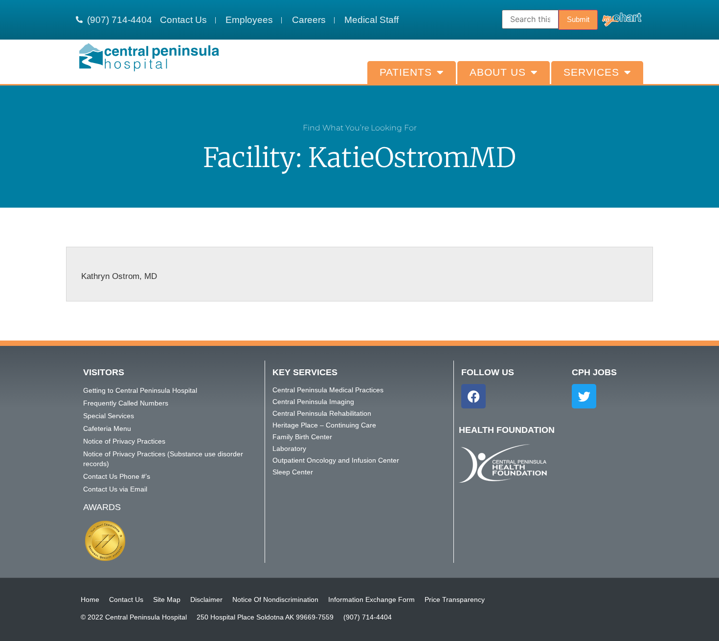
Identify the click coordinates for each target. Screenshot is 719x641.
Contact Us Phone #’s (116, 476)
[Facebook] (473, 396)
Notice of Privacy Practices (124, 441)
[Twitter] (584, 396)
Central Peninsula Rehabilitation (321, 413)
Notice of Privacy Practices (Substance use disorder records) (163, 459)
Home (90, 599)
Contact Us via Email (115, 489)
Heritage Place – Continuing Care (324, 425)
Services (591, 72)
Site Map (166, 599)
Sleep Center (292, 472)
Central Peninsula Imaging (313, 402)
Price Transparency (455, 599)
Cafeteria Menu (107, 428)
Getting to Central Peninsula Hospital (140, 390)
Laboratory (289, 448)
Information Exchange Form (371, 599)
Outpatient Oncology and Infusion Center (335, 460)
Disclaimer (206, 599)
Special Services (108, 416)
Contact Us (126, 599)
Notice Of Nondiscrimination (275, 599)
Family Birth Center (302, 437)
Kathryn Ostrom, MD (119, 276)
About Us (498, 72)
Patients (406, 72)
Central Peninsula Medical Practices (327, 390)
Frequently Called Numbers (125, 403)
